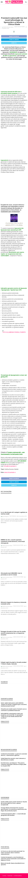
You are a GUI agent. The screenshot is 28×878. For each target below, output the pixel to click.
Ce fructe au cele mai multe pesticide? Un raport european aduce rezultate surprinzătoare (12, 852)
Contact (4, 875)
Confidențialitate (17, 875)
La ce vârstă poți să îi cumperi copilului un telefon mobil (14, 513)
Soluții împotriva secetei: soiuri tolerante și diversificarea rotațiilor (13, 759)
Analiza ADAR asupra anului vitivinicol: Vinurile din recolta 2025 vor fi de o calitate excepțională (14, 803)
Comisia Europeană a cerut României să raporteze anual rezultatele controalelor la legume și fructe (13, 858)
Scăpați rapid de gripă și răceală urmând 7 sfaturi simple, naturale (13, 663)
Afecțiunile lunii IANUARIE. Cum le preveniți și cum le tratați (11, 574)
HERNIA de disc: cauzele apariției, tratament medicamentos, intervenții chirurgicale (13, 541)
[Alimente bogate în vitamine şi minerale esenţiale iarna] (14, 594)
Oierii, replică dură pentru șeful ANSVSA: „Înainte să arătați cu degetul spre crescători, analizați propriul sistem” (14, 704)
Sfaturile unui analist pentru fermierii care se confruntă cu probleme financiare (14, 709)
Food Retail (5, 847)
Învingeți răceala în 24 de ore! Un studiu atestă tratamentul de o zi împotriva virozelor (13, 633)
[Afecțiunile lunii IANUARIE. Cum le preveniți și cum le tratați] (14, 563)
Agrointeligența (12, 516)
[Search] (26, 2)
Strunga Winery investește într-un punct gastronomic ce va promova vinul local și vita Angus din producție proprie (14, 809)
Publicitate (10, 875)
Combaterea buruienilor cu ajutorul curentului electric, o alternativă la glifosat (14, 754)
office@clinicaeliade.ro (10, 466)
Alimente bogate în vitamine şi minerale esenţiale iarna (13, 603)
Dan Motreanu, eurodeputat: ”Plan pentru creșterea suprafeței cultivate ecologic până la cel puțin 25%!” (13, 764)
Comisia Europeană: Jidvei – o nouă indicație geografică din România (13, 814)
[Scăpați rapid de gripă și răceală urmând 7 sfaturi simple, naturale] (14, 654)
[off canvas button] (2, 2)
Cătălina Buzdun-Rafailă (19, 26)
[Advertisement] (14, 9)
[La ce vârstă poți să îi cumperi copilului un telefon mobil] (14, 502)
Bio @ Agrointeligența (9, 749)
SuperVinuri (5, 797)
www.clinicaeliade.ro (10, 472)
